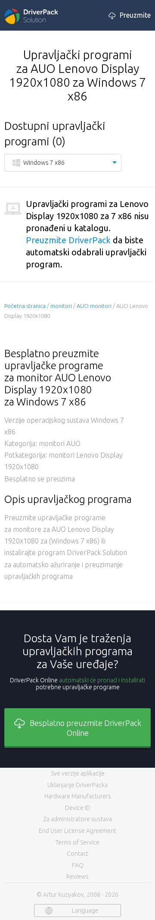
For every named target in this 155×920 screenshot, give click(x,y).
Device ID (77, 807)
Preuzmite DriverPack (68, 240)
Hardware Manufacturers (77, 796)
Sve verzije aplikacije (78, 773)
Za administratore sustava (77, 819)
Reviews (77, 876)
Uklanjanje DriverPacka (77, 785)
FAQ (78, 865)
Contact (77, 853)
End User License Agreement (77, 830)
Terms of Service (77, 842)
